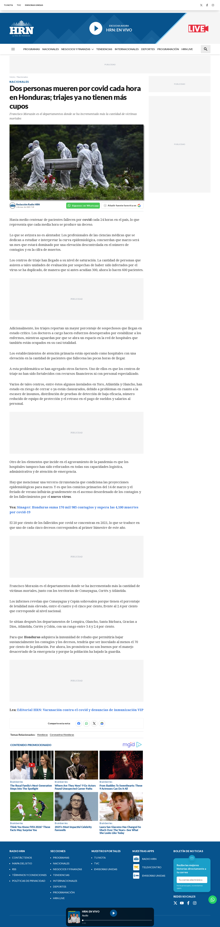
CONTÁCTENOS (22, 857)
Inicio (12, 77)
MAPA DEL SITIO (22, 863)
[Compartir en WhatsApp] (86, 723)
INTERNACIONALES (127, 49)
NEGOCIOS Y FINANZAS (75, 49)
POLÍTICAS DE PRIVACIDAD (28, 880)
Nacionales (22, 77)
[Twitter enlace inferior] (175, 903)
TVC (19, 5)
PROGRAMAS (31, 49)
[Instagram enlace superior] (213, 5)
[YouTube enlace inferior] (182, 903)
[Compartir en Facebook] (79, 723)
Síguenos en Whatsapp (85, 205)
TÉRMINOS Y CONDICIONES (29, 874)
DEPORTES (148, 49)
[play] (113, 913)
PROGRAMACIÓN (168, 49)
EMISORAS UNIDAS (34, 5)
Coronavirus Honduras (62, 734)
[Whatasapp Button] (212, 899)
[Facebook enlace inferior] (188, 903)
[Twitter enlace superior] (201, 5)
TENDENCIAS (104, 49)
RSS (14, 869)
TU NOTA (8, 5)
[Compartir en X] (94, 723)
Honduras (42, 734)
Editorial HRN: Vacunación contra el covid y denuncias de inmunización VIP (80, 710)
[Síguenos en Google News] (102, 723)
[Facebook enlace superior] (207, 5)
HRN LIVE (187, 49)
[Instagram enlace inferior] (195, 903)
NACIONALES (50, 49)
